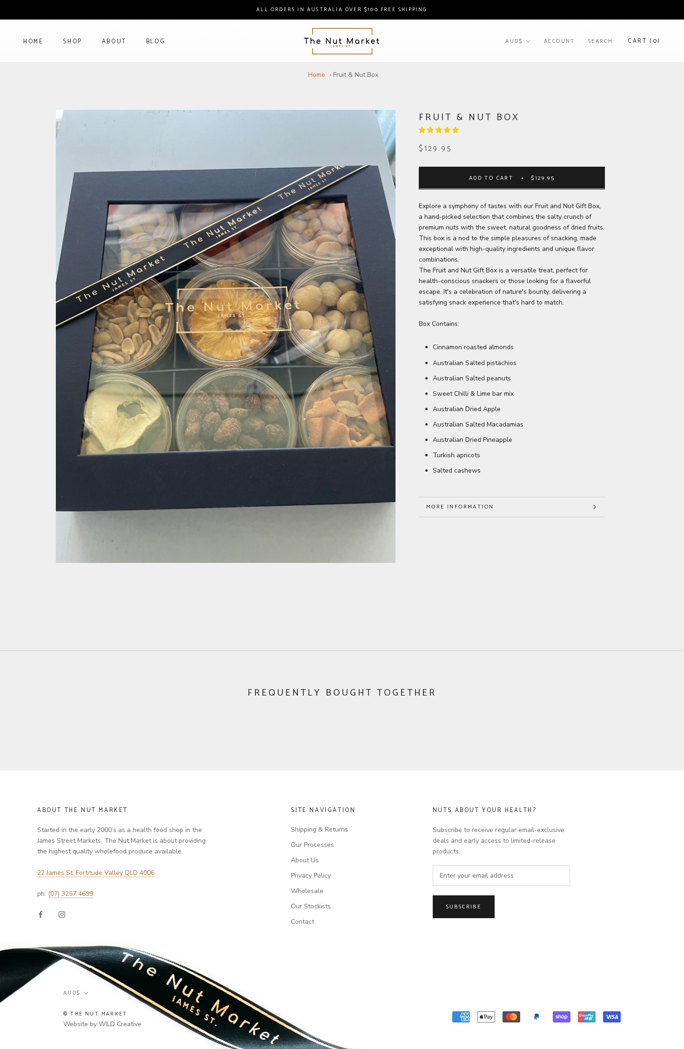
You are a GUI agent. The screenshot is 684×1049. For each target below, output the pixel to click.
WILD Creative (120, 1024)
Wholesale (307, 891)
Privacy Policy (311, 875)
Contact (302, 921)
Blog (155, 42)
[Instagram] (62, 913)
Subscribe (464, 906)
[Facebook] (40, 913)
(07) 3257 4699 (70, 893)
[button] (440, 130)
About (114, 42)
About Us (305, 860)
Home (33, 42)
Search (600, 41)
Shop (72, 42)
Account (559, 41)
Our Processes (312, 844)
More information (460, 506)
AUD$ (514, 41)
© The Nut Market (95, 1014)
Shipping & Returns (319, 829)
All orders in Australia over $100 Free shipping (341, 10)
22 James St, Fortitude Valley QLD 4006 (95, 872)
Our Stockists (311, 906)
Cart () (644, 41)
